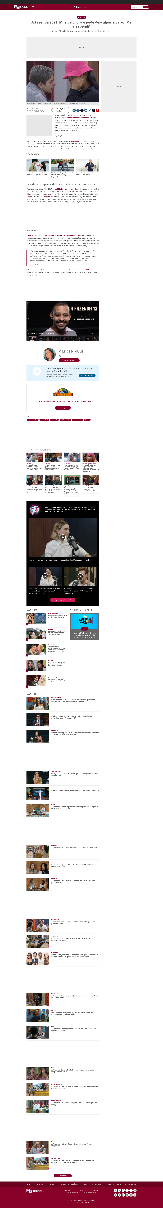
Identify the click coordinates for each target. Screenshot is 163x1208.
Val (58, 260)
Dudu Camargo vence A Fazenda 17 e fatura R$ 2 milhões (75, 790)
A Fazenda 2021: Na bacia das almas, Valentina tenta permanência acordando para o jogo (91, 468)
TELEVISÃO (40, 1184)
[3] (36, 649)
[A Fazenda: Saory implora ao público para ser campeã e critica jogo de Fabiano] (37, 810)
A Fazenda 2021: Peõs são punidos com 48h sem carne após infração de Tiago (72, 467)
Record (87, 420)
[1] (36, 618)
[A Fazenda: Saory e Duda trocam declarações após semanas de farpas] (37, 867)
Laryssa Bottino (77, 420)
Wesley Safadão (74, 141)
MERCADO (98, 1184)
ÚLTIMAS (28, 1184)
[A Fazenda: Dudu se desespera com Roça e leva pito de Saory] (37, 1106)
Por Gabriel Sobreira (33, 108)
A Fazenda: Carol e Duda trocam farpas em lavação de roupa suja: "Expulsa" (74, 1071)
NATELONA (119, 1184)
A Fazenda (80, 7)
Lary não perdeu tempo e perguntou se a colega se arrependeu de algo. (53, 235)
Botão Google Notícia (119, 1196)
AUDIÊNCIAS (74, 1184)
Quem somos (68, 1190)
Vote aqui (63, 408)
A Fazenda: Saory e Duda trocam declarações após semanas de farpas (72, 865)
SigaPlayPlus (59, 136)
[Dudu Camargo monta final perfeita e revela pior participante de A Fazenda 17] (37, 719)
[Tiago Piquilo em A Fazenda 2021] (53, 457)
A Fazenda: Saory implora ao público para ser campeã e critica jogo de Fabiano (74, 807)
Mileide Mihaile (61, 118)
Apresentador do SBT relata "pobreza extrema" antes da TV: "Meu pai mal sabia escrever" (78, 591)
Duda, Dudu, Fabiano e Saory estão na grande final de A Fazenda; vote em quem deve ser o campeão (74, 956)
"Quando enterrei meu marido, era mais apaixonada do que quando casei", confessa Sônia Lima (44, 591)
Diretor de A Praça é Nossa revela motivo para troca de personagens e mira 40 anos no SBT (62, 175)
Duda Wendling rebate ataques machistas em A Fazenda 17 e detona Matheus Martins (75, 733)
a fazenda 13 (44, 420)
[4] (36, 665)
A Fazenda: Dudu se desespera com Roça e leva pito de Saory (74, 1104)
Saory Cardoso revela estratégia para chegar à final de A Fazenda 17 (74, 775)
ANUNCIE (96, 1190)
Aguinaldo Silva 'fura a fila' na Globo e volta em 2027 (86, 173)
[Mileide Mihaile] (49, 354)
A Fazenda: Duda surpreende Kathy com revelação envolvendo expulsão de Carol (72, 1161)
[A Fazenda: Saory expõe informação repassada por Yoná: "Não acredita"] (37, 999)
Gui (29, 246)
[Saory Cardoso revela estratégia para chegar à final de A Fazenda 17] (37, 777)
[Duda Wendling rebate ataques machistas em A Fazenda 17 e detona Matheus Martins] (37, 736)
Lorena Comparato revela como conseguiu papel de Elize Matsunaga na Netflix (59, 560)
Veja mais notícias (69, 360)
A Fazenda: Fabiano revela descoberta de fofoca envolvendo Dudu (71, 939)
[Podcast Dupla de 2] (127, 1195)
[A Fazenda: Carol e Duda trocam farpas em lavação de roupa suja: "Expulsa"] (37, 1073)
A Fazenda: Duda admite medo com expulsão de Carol (74, 848)
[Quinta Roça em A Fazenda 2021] (72, 480)
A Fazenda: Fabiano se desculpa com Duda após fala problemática (73, 923)
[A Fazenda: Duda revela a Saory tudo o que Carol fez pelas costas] (37, 884)
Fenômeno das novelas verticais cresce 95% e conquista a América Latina (57, 679)
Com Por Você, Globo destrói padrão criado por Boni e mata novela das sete (57, 663)
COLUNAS (87, 1184)
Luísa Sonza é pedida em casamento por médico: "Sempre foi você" (56, 632)
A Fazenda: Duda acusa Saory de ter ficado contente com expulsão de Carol (75, 1087)
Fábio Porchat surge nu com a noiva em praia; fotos (57, 616)
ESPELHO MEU (132, 1184)
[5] (36, 680)
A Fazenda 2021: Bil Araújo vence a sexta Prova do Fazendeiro (90, 489)
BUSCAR (146, 7)
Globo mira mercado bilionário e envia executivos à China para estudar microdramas (37, 174)
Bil (29, 197)
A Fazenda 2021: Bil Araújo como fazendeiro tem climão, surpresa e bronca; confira (53, 490)
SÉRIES (109, 1184)
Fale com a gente (72, 1193)
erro (97, 110)
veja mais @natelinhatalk (63, 600)
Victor (47, 197)
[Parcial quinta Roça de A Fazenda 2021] (34, 457)
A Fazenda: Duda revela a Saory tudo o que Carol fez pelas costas (73, 882)
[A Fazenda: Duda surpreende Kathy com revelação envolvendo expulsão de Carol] (37, 1163)
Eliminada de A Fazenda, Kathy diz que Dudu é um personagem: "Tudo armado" (72, 1013)
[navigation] (33, 6)
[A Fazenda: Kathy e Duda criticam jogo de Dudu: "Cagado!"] (37, 1147)
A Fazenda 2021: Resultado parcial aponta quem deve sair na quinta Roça (34, 467)
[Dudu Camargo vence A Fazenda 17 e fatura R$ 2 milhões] (37, 793)
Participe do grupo (87, 375)
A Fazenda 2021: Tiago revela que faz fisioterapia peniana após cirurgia (52, 467)
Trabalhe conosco (90, 1193)
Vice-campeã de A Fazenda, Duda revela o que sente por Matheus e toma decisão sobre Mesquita (74, 701)
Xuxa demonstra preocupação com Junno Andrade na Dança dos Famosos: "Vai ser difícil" (56, 649)
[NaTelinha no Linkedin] (123, 1195)
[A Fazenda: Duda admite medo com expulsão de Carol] (37, 851)
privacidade (59, 376)
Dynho (73, 194)
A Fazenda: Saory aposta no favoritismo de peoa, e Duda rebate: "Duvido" (75, 1030)
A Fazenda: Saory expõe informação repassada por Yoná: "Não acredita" (75, 997)
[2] (36, 634)
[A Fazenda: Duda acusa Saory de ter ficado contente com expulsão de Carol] (37, 1089)
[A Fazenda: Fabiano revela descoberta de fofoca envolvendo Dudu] (37, 941)
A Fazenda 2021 (87, 118)
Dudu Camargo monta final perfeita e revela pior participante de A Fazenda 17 (71, 717)
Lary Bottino (73, 118)
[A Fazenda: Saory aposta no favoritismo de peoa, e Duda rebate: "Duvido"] (37, 1032)
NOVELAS (51, 1184)
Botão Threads (135, 1196)
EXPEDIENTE (83, 1190)
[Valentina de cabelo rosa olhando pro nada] (91, 457)
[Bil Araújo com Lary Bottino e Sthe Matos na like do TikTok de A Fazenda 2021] (34, 480)
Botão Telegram (115, 1196)
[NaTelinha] (21, 7)
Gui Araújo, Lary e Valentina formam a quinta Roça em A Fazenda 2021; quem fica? (71, 491)
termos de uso (50, 376)
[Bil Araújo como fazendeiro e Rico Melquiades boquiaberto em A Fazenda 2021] (53, 480)
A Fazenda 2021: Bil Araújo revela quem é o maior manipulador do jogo (34, 490)
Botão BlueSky (131, 1196)
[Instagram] (60, 355)
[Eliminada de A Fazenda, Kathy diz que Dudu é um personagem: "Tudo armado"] (37, 1015)
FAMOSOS (63, 1184)
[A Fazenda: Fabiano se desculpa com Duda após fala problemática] (37, 925)
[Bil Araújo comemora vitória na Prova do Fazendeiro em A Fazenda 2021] (91, 480)
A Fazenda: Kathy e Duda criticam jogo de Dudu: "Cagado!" (71, 1145)
